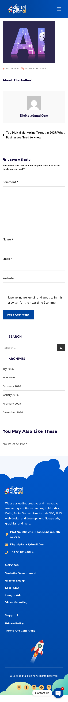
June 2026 (9, 377)
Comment (10, 182)
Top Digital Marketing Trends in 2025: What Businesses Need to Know (35, 135)
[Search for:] (34, 347)
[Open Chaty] (58, 693)
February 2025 (12, 403)
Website (8, 278)
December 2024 (13, 412)
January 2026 (11, 395)
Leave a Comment (35, 68)
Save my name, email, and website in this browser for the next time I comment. (34, 300)
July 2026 (8, 369)
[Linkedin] (34, 687)
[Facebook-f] (26, 687)
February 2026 (12, 386)
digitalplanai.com (34, 116)
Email (7, 259)
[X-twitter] (49, 687)
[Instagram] (19, 687)
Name (8, 239)
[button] (59, 9)
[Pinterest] (41, 687)
